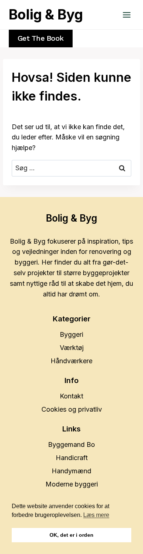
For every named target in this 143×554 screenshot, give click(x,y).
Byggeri (71, 334)
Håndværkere (71, 361)
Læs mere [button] (96, 515)
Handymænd (71, 471)
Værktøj (72, 347)
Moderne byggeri (71, 484)
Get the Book (41, 38)
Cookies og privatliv (71, 409)
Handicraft (72, 458)
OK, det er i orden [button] (72, 535)
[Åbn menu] (126, 14)
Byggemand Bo (71, 444)
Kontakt (71, 396)
